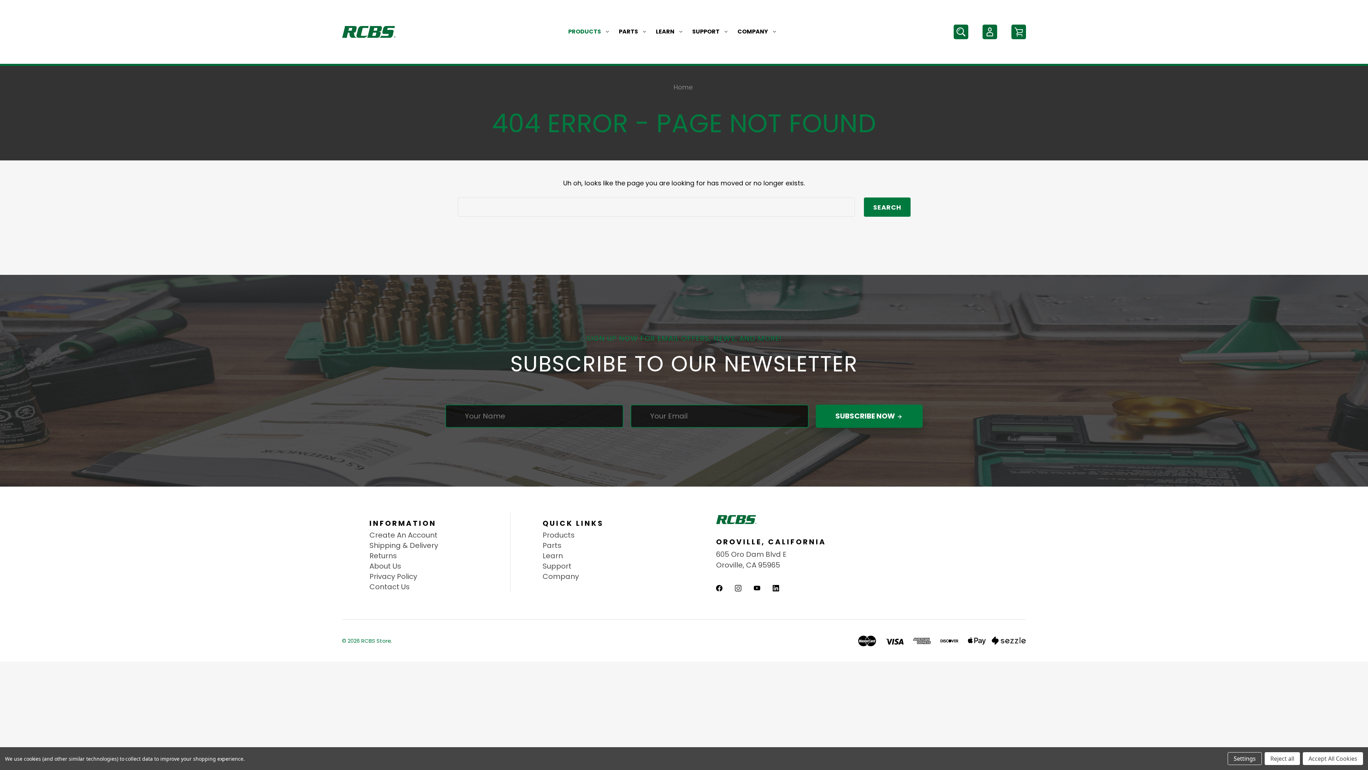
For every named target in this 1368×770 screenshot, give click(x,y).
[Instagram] (738, 588)
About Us (385, 566)
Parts (628, 31)
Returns (383, 556)
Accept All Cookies (1333, 759)
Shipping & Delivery (403, 545)
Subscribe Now (865, 416)
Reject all (1282, 759)
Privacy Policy (393, 576)
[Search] (961, 32)
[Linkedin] (776, 588)
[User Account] (989, 31)
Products (584, 31)
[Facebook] (719, 588)
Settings (1245, 759)
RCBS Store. (376, 641)
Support (706, 31)
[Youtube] (757, 588)
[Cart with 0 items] (1018, 31)
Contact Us (389, 587)
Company (752, 31)
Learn (665, 31)
